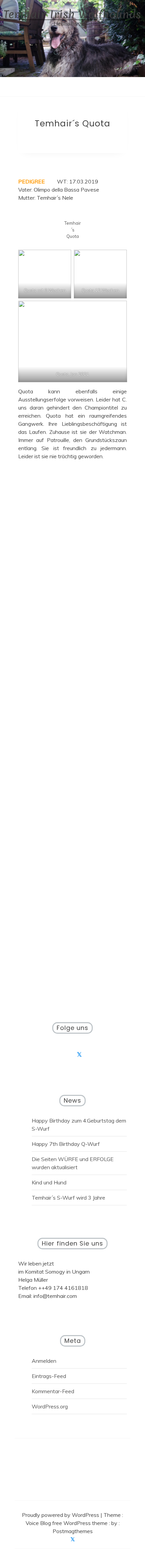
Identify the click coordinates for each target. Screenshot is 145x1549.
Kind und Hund (49, 1182)
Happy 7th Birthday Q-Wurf (66, 1143)
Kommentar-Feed (53, 1391)
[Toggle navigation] (65, 86)
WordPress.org (50, 1406)
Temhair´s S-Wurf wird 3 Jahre (68, 1197)
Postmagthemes (73, 1531)
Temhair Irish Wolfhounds (72, 14)
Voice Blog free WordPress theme (67, 1523)
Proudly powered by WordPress (61, 1514)
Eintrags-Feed (49, 1376)
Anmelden (44, 1360)
